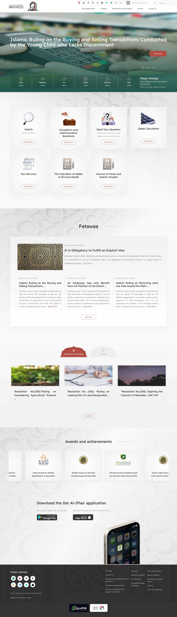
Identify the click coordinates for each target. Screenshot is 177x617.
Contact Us (153, 9)
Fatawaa (134, 571)
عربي (162, 3)
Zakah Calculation (138, 575)
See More (88, 317)
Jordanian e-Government (115, 585)
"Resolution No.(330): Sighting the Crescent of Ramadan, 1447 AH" (142, 393)
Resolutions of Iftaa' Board (74, 354)
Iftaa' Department (154, 571)
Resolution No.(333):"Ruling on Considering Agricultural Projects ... (35, 395)
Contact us (109, 575)
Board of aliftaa (153, 575)
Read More (158, 54)
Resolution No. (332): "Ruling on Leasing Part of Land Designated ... (88, 393)
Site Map (108, 571)
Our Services (136, 579)
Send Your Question (155, 590)
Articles (103, 354)
